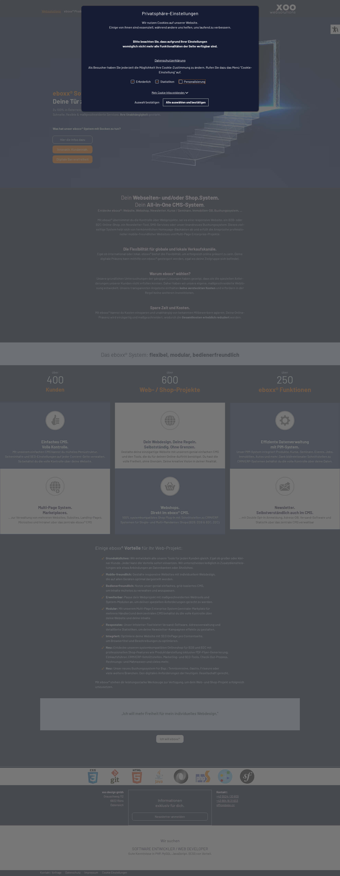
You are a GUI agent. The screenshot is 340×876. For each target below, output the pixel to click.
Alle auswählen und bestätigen (186, 102)
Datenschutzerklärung (170, 60)
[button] (170, 92)
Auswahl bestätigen (147, 102)
